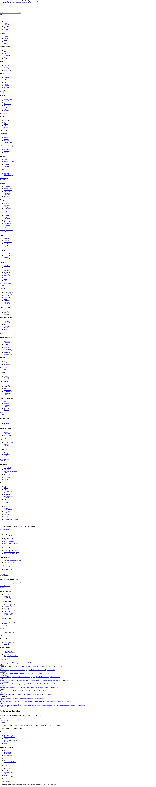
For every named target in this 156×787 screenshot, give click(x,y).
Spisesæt (6, 277)
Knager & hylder (8, 442)
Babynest (6, 205)
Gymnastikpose (8, 354)
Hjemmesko (7, 105)
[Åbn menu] (2, 4)
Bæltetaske (7, 352)
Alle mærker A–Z (27, 2)
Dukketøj (6, 327)
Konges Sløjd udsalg (9, 605)
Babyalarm (7, 266)
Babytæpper (7, 223)
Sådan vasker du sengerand (11, 552)
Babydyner (7, 207)
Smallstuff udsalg (8, 613)
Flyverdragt (7, 55)
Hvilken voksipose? (9, 541)
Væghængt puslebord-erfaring (12, 560)
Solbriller (6, 405)
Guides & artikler (8, 772)
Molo (5, 499)
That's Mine (7, 477)
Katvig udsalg (8, 611)
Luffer (5, 79)
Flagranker (7, 425)
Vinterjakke (7, 65)
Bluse (5, 23)
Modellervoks (7, 300)
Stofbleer (6, 240)
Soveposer (7, 203)
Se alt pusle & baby (5, 283)
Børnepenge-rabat (9, 571)
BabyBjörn (7, 514)
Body (5, 53)
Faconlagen (7, 194)
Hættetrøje (7, 28)
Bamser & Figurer (9, 294)
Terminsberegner (8, 569)
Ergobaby (6, 516)
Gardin (6, 444)
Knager (32, 698)
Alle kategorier (17, 2)
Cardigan (6, 24)
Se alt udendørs (4, 413)
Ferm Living (7, 476)
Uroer (20, 698)
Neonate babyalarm (9, 742)
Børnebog (6, 312)
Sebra (5, 472)
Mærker (2, 460)
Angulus (6, 122)
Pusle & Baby (4, 231)
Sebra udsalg (7, 608)
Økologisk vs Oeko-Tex (10, 553)
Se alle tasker (3, 367)
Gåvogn (6, 324)
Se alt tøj (2, 90)
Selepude (6, 152)
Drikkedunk (7, 364)
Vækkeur (6, 445)
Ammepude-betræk (9, 255)
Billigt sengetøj (8, 596)
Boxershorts (7, 87)
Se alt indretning (4, 459)
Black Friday (7, 598)
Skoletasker (7, 342)
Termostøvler (7, 107)
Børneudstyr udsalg (9, 622)
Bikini (5, 388)
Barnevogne (3, 130)
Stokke (6, 513)
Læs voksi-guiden (5, 586)
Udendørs (3, 369)
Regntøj (6, 376)
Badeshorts (7, 386)
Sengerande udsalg (9, 625)
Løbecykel (7, 323)
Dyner (5, 217)
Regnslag (6, 159)
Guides (2, 531)
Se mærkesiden (4, 529)
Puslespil (6, 295)
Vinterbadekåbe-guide (10, 562)
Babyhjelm (7, 403)
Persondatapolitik (8, 777)
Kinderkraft (7, 511)
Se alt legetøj (3, 332)
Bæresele (6, 151)
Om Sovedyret (8, 769)
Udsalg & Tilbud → (5, 706)
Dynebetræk (7, 196)
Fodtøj (2, 92)
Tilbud (2, 587)
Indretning (3, 414)
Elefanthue (7, 77)
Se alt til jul (59, 666)
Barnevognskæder (9, 163)
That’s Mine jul (8, 651)
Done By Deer (8, 474)
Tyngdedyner (7, 225)
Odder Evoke (7, 753)
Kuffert (6, 344)
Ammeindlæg (7, 259)
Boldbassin (7, 302)
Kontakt (6, 770)
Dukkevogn (7, 329)
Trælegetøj (7, 297)
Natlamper (7, 432)
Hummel (6, 127)
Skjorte (6, 29)
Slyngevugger (8, 208)
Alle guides (3, 574)
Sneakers (6, 102)
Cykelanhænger (8, 175)
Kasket (6, 82)
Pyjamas (6, 57)
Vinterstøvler (7, 104)
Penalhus (6, 361)
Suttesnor (6, 270)
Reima (5, 125)
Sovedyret (3, 722)
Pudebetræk (7, 193)
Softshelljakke (8, 70)
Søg (19, 12)
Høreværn (6, 410)
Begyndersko (7, 109)
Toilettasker (7, 347)
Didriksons (7, 494)
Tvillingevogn (8, 142)
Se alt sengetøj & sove (6, 230)
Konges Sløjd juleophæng (11, 656)
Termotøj (6, 378)
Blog (5, 773)
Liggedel (6, 166)
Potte (5, 279)
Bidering (6, 274)
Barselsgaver (7, 280)
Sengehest (6, 220)
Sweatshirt (7, 26)
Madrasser (6, 215)
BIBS (5, 506)
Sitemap (6, 778)
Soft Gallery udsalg (9, 610)
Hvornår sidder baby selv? (11, 543)
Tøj (1, 14)
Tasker (2, 334)
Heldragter (7, 52)
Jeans (5, 41)
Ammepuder (7, 254)
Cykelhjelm (7, 402)
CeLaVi (6, 124)
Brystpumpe (7, 257)
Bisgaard (6, 120)
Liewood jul (7, 654)
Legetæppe (7, 303)
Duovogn (6, 140)
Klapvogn (6, 139)
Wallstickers (7, 423)
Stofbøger (6, 311)
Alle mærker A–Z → (10, 762)
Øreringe (6, 453)
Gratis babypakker (9, 538)
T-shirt (5, 21)
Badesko (6, 110)
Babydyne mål (8, 738)
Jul (1, 635)
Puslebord (6, 238)
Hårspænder (7, 454)
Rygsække (7, 341)
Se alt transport (4, 178)
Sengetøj (2, 179)
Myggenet (6, 164)
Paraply (6, 406)
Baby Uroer (7, 433)
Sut (5, 267)
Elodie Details (8, 509)
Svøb (5, 58)
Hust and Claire (8, 496)
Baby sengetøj (8, 188)
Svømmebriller (8, 391)
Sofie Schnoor (8, 491)
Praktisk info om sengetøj (11, 550)
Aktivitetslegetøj (8, 292)
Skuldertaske (7, 349)
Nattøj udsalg (7, 623)
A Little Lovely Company (11, 519)
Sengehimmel (7, 435)
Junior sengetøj (8, 190)
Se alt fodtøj (3, 113)
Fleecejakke (7, 68)
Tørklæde (6, 84)
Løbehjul (6, 321)
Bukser (6, 36)
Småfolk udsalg (8, 614)
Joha (5, 486)
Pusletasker (7, 245)
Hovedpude (7, 222)
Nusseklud (7, 272)
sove (3, 659)
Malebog (6, 314)
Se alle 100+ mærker (65, 701)
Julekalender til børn (9, 632)
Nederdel (6, 43)
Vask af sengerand (58, 705)
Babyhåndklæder (8, 247)
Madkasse (6, 363)
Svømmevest (7, 390)
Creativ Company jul (10, 652)
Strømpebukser (8, 85)
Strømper (6, 81)
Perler (5, 299)
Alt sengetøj (7, 186)
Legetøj (2, 285)
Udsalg (6, 775)
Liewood (6, 469)
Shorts (5, 40)
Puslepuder (7, 243)
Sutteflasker (7, 269)
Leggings (6, 38)
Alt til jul (6, 644)
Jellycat (6, 518)
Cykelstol (6, 173)
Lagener (6, 227)
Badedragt (6, 385)
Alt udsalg (6, 594)
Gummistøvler (8, 99)
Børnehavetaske (8, 351)
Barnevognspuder (9, 161)
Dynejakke (7, 67)
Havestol (6, 408)
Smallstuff (6, 479)
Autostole (6, 149)
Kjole (5, 50)
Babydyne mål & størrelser (11, 540)
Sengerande (7, 218)
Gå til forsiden (4, 720)
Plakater (6, 422)
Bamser (12, 687)
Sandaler (6, 100)
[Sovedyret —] (10, 11)
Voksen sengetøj (8, 191)
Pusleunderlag (8, 242)
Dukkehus (6, 326)
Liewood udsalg (8, 606)
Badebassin (7, 393)
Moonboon (7, 508)
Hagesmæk (7, 275)
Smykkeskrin (7, 456)
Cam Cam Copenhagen (10, 471)
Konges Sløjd (7, 468)
